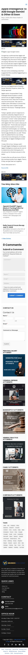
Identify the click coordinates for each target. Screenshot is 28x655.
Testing (11, 545)
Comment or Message (10, 330)
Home (2, 649)
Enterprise (6, 532)
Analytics (13, 525)
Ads (8, 525)
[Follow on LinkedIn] (15, 644)
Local (15, 534)
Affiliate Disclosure (13, 651)
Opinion (16, 536)
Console (17, 527)
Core (10, 529)
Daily (19, 529)
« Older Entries (6, 238)
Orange (21, 536)
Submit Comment (16, 295)
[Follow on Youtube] (19, 644)
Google (20, 532)
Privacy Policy (8, 649)
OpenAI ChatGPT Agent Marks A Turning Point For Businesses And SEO (13, 208)
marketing (20, 534)
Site (23, 543)
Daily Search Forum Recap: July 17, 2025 (13, 226)
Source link (4, 168)
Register (20, 540)
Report (5, 543)
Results (10, 543)
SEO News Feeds (15, 17)
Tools (19, 545)
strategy (6, 545)
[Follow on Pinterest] (12, 644)
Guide (10, 534)
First (4, 320)
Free (16, 532)
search (15, 543)
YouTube (22, 547)
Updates (10, 547)
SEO (19, 543)
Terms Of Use (15, 649)
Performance (13, 538)
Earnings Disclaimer (18, 653)
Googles (6, 534)
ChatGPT (11, 527)
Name (5, 315)
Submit (6, 344)
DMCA (11, 653)
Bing (18, 525)
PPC (19, 538)
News (11, 536)
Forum (11, 532)
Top (23, 545)
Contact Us (5, 651)
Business (6, 527)
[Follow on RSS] (23, 644)
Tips (15, 545)
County (14, 529)
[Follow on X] (8, 644)
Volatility (16, 547)
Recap (14, 540)
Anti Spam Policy (23, 649)
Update (5, 547)
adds (5, 525)
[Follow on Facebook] (4, 644)
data (23, 529)
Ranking (10, 540)
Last (16, 320)
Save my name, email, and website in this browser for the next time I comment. (12, 289)
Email (5, 324)
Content (6, 529)
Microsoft (6, 536)
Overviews (6, 538)
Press (5, 540)
